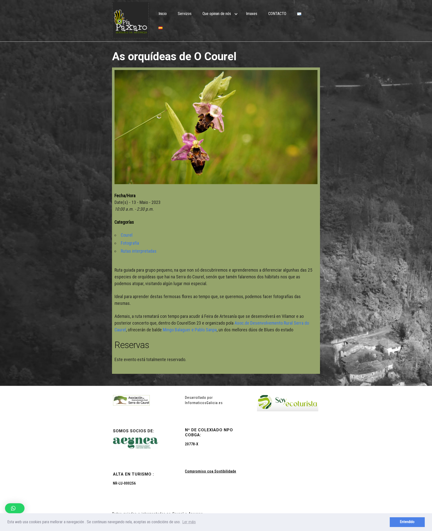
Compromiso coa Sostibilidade (210, 471)
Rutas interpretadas (138, 251)
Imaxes (251, 13)
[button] (14, 508)
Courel (126, 235)
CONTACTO (277, 13)
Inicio (162, 13)
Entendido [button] (407, 522)
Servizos (185, 13)
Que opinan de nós (216, 13)
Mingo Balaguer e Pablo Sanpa (190, 329)
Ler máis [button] (189, 522)
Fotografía (130, 243)
